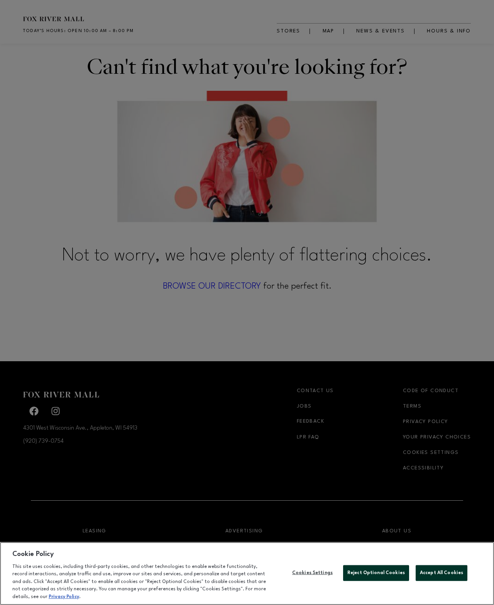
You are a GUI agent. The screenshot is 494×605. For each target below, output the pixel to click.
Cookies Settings (312, 572)
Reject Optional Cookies (376, 572)
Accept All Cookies (441, 572)
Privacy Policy (64, 597)
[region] (247, 573)
